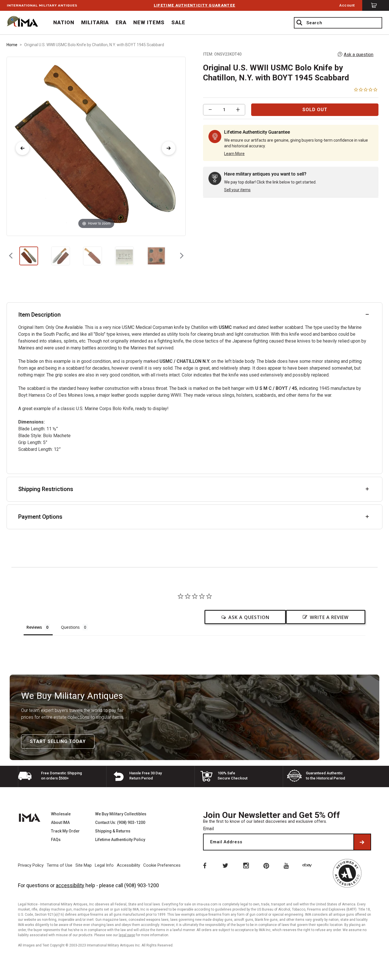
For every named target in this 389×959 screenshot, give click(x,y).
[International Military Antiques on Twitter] (225, 865)
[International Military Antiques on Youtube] (287, 865)
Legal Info (104, 865)
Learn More (234, 154)
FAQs (56, 840)
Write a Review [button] (329, 617)
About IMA (60, 822)
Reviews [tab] (34, 627)
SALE (178, 22)
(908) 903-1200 (141, 885)
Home (12, 44)
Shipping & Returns (112, 831)
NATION (63, 22)
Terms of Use (59, 865)
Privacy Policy (31, 865)
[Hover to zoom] (96, 145)
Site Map (83, 865)
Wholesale (61, 814)
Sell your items (237, 190)
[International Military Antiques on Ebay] (308, 865)
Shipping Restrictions (45, 489)
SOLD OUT (314, 109)
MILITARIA (95, 22)
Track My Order (65, 831)
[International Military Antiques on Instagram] (246, 865)
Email (208, 828)
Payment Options (40, 516)
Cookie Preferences (162, 865)
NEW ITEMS (149, 22)
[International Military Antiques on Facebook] (204, 865)
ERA (121, 22)
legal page (127, 935)
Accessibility (128, 865)
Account (347, 5)
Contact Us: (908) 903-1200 (120, 822)
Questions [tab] (70, 627)
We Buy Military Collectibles (120, 814)
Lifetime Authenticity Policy (120, 840)
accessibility (70, 885)
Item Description (39, 314)
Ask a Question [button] (248, 617)
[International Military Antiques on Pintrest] (267, 865)
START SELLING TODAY (58, 741)
